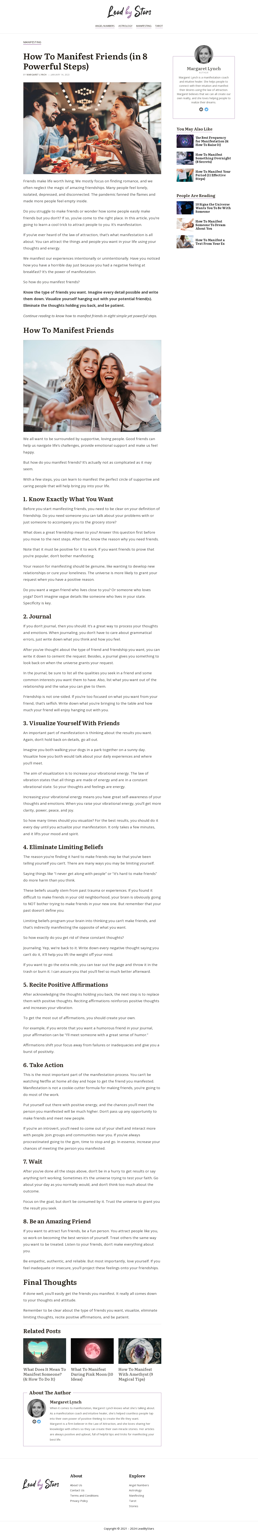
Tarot (159, 26)
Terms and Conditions (84, 1495)
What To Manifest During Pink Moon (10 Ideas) (92, 1374)
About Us (76, 1485)
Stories (133, 1506)
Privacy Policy (79, 1501)
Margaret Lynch (36, 74)
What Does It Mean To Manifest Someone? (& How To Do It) (44, 1374)
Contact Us (77, 1490)
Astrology (125, 26)
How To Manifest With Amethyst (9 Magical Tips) (135, 1374)
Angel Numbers (105, 26)
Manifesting (143, 26)
